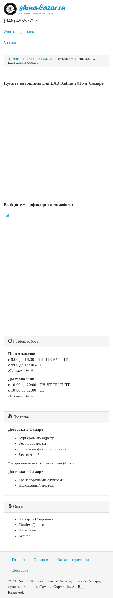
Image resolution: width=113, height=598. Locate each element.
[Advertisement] (56, 145)
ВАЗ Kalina (44, 59)
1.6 (6, 216)
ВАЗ (29, 59)
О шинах (41, 560)
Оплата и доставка (20, 31)
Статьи (10, 42)
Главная (15, 59)
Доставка (20, 570)
